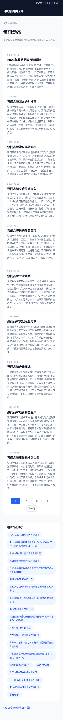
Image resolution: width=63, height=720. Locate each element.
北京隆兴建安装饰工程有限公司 (24, 534)
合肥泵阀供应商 (13, 11)
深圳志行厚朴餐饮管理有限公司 (24, 560)
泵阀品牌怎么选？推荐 (21, 101)
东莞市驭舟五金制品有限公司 (23, 672)
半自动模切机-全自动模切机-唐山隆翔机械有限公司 (31, 600)
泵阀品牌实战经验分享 (21, 321)
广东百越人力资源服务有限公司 (24, 635)
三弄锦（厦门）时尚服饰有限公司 (25, 679)
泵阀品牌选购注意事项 (21, 230)
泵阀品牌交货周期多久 (21, 189)
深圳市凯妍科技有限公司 (21, 579)
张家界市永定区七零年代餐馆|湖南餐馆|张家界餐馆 (31, 588)
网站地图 (40, 3)
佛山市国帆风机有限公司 (21, 609)
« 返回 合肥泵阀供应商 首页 (17, 707)
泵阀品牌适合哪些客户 (21, 412)
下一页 (31, 508)
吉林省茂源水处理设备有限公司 (24, 687)
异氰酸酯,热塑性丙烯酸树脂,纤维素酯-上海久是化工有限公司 (31, 655)
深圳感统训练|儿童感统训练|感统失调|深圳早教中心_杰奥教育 (31, 618)
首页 (5, 23)
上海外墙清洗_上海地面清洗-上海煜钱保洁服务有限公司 (31, 644)
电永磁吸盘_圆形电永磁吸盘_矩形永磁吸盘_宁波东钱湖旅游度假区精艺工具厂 (31, 544)
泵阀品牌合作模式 (19, 367)
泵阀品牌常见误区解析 (21, 147)
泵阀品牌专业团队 (19, 276)
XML (56, 3)
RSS (49, 3)
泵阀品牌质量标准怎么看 (23, 457)
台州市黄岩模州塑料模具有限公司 (25, 553)
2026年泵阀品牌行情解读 (24, 60)
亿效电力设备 (43, 665)
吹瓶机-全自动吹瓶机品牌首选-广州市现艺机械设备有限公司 (31, 570)
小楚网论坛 (15, 694)
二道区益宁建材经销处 (20, 627)
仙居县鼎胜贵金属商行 (20, 665)
